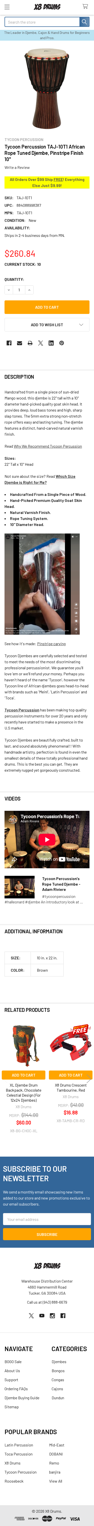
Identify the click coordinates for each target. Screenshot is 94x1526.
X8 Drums (13, 1463)
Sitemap (12, 1406)
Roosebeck (14, 1481)
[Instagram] (52, 1315)
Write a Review (17, 167)
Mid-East (56, 1444)
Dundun (58, 1397)
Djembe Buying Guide (22, 1397)
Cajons (57, 1388)
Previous (5, 1079)
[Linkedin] (51, 343)
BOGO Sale (13, 1361)
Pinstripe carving (51, 643)
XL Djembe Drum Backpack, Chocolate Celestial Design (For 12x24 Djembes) (23, 1092)
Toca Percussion (19, 1453)
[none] (47, 88)
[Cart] (86, 6)
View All (55, 1481)
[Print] (30, 343)
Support (11, 1379)
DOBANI (56, 1453)
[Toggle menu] (7, 7)
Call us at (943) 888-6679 (47, 1302)
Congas (58, 1379)
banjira (54, 1472)
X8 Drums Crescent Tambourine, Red (71, 1087)
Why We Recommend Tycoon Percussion (48, 446)
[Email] (19, 343)
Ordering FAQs (16, 1388)
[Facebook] (9, 343)
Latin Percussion (19, 1444)
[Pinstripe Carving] (42, 583)
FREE (58, 179)
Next (89, 1079)
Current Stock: (23, 264)
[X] (40, 343)
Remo (54, 1463)
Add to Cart (24, 1075)
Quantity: (14, 279)
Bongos (58, 1370)
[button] (47, 324)
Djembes (59, 1361)
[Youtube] (41, 1315)
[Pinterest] (61, 343)
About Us (12, 1370)
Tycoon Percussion (21, 1472)
